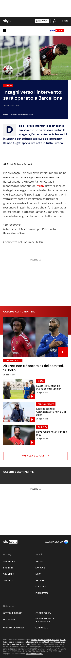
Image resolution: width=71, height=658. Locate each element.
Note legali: (8, 606)
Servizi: (39, 554)
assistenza (16, 644)
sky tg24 (8, 567)
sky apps (41, 567)
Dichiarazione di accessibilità (45, 620)
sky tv (39, 561)
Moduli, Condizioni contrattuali (45, 639)
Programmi (42, 593)
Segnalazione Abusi (34, 653)
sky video (8, 574)
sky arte (8, 580)
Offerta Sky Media (13, 627)
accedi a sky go (54, 542)
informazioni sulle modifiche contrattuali (31, 642)
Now (38, 574)
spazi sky (41, 586)
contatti (27, 644)
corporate (42, 627)
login (64, 21)
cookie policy (43, 613)
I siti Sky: (7, 554)
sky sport (9, 561)
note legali (9, 619)
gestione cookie (12, 613)
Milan (40, 186)
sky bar (40, 580)
